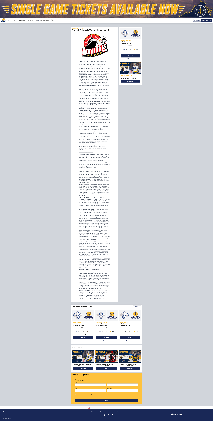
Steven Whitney (93, 98)
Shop (37, 20)
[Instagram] (104, 414)
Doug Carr (89, 264)
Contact (91, 411)
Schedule (9, 20)
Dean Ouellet (93, 113)
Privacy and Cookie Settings (118, 411)
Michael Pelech (102, 200)
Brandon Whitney (88, 103)
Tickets (15, 20)
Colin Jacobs (93, 236)
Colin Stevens (90, 265)
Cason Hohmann (104, 230)
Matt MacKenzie (98, 262)
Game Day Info (30, 20)
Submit (106, 400)
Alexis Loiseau (95, 200)
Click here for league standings (86, 152)
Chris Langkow (82, 231)
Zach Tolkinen (87, 233)
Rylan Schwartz (82, 73)
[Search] (52, 20)
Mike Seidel (92, 230)
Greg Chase (89, 190)
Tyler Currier (104, 235)
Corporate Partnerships (44, 20)
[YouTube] (112, 414)
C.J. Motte (103, 236)
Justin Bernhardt (100, 233)
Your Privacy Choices (108, 411)
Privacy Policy (96, 411)
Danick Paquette (98, 261)
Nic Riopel (84, 77)
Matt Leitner (97, 251)
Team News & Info (22, 20)
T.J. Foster (107, 73)
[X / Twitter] (108, 414)
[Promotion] (106, 9)
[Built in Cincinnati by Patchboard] (176, 414)
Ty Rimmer (105, 204)
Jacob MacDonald (91, 235)
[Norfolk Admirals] (3, 20)
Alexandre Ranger (95, 197)
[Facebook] (100, 414)
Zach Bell (101, 79)
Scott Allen (81, 100)
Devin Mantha (95, 97)
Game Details (131, 58)
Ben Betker (95, 202)
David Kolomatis (85, 261)
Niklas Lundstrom (83, 238)
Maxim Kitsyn (105, 251)
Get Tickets (205, 20)
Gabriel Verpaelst (82, 122)
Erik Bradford (91, 70)
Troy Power (105, 261)
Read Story (130, 81)
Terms (101, 411)
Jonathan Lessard (104, 80)
